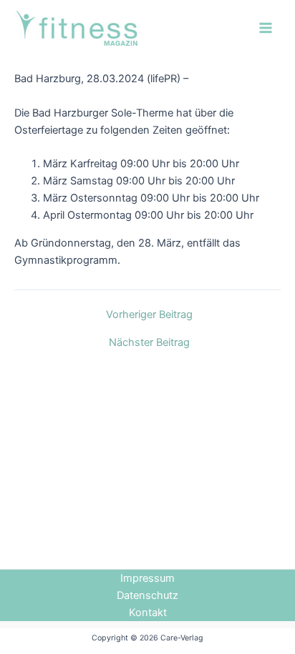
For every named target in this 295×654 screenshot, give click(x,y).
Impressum (147, 578)
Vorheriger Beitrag (149, 314)
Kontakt (148, 612)
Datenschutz (147, 595)
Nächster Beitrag (149, 342)
